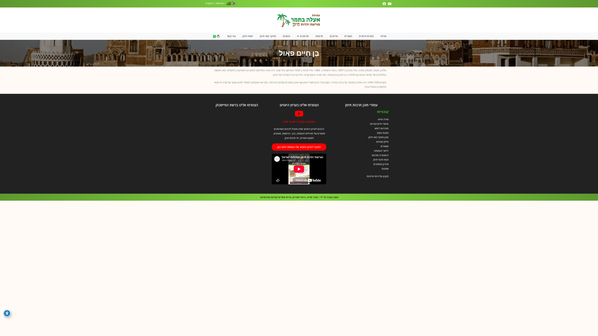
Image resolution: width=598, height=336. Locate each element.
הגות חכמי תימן (381, 159)
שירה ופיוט (383, 119)
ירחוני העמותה (381, 150)
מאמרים (385, 146)
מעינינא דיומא (382, 128)
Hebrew (220, 3)
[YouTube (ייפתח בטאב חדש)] (389, 3)
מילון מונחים (382, 141)
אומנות (385, 168)
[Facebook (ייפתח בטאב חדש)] (385, 3)
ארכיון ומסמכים (381, 164)
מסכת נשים (383, 133)
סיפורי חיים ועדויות (379, 124)
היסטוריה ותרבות (380, 155)
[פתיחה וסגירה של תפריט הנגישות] (7, 313)
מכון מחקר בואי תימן (378, 137)
